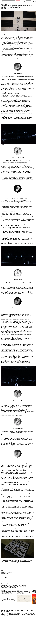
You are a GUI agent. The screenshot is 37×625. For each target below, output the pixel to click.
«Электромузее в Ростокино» (8, 49)
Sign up (3, 618)
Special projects (4, 583)
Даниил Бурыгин (3, 8)
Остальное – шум (4, 4)
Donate (18, 1)
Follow (6, 573)
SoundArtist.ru (30, 51)
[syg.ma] (1, 1)
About (6, 618)
